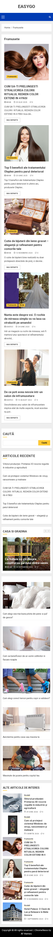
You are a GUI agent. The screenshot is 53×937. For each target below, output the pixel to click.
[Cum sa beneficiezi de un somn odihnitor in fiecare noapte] (26, 638)
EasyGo (26, 6)
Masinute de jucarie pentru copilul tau (21, 775)
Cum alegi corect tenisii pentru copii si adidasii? (26, 698)
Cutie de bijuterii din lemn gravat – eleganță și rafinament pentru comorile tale (26, 245)
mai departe (12, 120)
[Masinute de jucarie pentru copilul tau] (26, 758)
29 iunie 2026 (32, 812)
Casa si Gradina (12, 554)
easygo (9, 327)
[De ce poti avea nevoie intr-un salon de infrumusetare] (26, 368)
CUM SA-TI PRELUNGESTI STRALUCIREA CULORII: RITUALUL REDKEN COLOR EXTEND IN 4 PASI (25, 491)
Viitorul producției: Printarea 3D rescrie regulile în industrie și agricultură (35, 803)
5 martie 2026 (32, 834)
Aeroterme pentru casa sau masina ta (21, 737)
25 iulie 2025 (21, 102)
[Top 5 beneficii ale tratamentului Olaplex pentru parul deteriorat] (26, 143)
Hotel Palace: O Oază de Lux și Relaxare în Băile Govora (37, 912)
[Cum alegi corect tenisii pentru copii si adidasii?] (26, 680)
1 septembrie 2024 (34, 919)
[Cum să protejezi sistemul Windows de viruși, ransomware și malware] (12, 824)
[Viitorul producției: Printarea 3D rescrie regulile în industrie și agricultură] (12, 802)
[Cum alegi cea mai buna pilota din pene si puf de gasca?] (26, 595)
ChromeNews (41, 930)
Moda (22, 305)
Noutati (27, 795)
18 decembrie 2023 (24, 567)
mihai (8, 102)
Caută (8, 434)
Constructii (25, 554)
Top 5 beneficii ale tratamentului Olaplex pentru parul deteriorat (36, 868)
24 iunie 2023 (24, 327)
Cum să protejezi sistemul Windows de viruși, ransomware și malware (35, 825)
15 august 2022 (25, 400)
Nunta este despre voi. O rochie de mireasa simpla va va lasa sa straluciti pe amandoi (24, 318)
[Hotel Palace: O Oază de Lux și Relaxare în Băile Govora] (12, 911)
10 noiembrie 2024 (24, 253)
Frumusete (12, 77)
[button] (3, 17)
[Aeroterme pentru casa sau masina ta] (26, 719)
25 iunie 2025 (22, 176)
